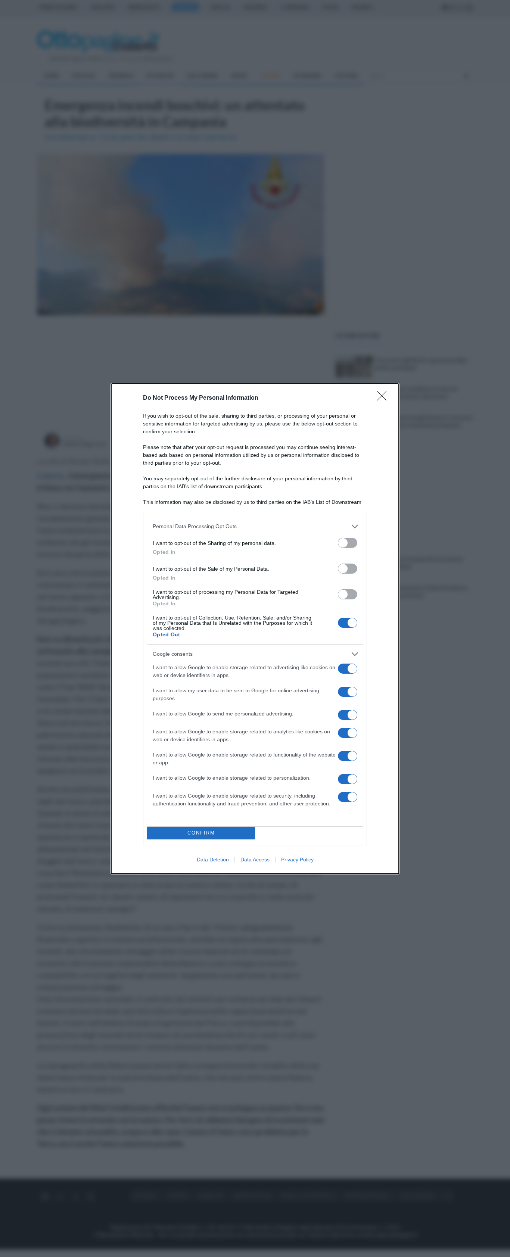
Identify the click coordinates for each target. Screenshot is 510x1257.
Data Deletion (213, 860)
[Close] (384, 398)
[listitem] (255, 526)
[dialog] (255, 629)
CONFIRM (201, 833)
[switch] (347, 543)
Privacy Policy (297, 860)
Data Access (255, 860)
